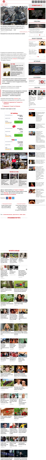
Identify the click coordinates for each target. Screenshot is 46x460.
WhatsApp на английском (10, 194)
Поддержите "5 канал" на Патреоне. (11, 106)
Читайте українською (23, 31)
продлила (16, 98)
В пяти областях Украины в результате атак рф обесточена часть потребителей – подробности (29, 30)
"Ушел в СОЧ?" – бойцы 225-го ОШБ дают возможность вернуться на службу (14, 182)
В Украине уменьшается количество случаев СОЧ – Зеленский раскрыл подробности (17, 73)
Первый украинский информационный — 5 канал (4, 1)
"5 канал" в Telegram (19, 189)
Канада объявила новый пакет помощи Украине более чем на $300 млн (6, 206)
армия (20, 214)
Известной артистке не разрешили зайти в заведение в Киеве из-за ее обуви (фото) (40, 162)
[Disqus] (14, 235)
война (24, 214)
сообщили (14, 58)
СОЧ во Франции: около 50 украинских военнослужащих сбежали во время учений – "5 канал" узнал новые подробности (17, 68)
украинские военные (7, 214)
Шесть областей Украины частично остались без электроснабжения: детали (29, 32)
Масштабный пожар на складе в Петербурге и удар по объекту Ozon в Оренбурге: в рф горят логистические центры (40, 154)
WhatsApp (6, 192)
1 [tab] (36, 56)
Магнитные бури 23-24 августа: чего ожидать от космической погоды (40, 201)
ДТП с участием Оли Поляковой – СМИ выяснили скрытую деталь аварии (40, 184)
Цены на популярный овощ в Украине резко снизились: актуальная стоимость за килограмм (40, 147)
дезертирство (16, 214)
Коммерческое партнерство (32, 81)
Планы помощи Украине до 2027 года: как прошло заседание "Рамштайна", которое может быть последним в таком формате (21, 208)
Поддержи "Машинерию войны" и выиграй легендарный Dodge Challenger (33, 44)
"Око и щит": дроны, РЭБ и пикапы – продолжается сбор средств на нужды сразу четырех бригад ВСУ (33, 53)
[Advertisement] (14, 130)
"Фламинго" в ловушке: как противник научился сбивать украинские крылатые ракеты (40, 126)
